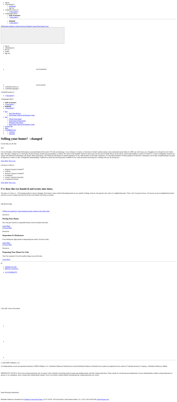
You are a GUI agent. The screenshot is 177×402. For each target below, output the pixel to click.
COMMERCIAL (10, 130)
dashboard (12, 6)
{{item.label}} (14, 12)
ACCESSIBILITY (11, 272)
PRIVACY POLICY (11, 269)
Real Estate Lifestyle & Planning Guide (22, 115)
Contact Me (8, 126)
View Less (12, 161)
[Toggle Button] (32, 35)
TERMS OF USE (11, 267)
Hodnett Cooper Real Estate (33, 399)
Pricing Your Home (15, 119)
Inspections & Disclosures (17, 121)
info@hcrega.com (103, 399)
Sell (6, 117)
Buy (6, 111)
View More (4, 161)
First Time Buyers (15, 113)
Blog (6, 128)
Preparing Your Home (16, 122)
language (12, 134)
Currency (12, 132)
